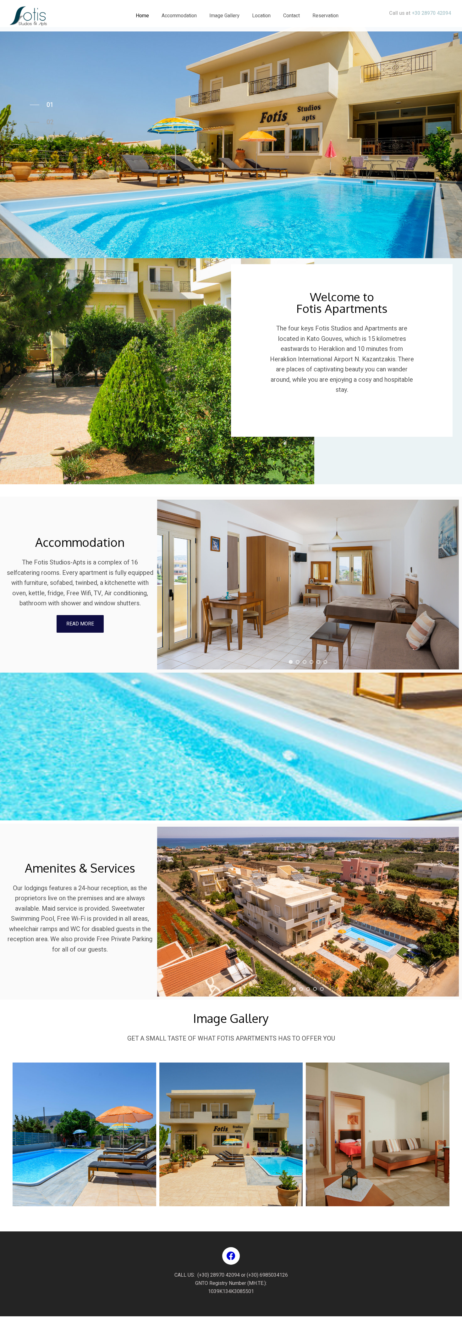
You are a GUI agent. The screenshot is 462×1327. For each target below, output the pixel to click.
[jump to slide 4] (311, 662)
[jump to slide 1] (291, 662)
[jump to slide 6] (325, 662)
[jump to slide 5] (318, 662)
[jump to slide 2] (298, 662)
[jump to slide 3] (304, 662)
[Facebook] (231, 1256)
